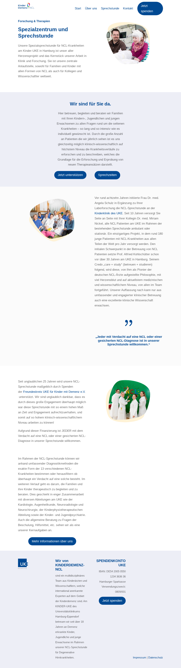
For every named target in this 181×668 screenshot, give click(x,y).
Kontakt (128, 8)
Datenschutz (155, 657)
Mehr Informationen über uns (52, 541)
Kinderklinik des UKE (108, 213)
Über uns (91, 8)
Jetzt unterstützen (70, 175)
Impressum (139, 657)
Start (78, 8)
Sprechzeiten (107, 175)
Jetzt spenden (147, 8)
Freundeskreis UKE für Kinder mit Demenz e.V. (54, 391)
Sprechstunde (110, 8)
